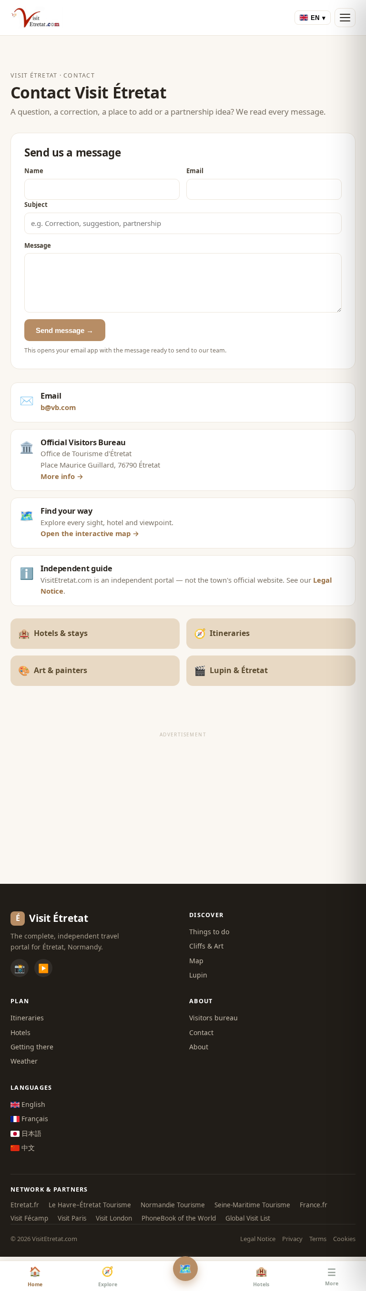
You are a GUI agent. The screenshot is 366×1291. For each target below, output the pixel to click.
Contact (201, 1032)
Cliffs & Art (206, 945)
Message (37, 245)
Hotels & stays (53, 633)
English (32, 1104)
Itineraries (222, 633)
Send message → (64, 330)
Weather (24, 1061)
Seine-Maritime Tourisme (252, 1205)
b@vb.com (58, 407)
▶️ (43, 968)
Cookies (344, 1238)
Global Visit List (247, 1218)
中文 (27, 1147)
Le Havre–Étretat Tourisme (90, 1205)
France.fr (313, 1205)
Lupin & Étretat (231, 670)
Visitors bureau (213, 1017)
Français (34, 1118)
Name (33, 170)
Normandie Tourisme (173, 1205)
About (198, 1046)
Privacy (292, 1238)
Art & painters (52, 670)
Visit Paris (72, 1218)
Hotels (20, 1032)
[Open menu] (345, 17)
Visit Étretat (33, 75)
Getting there (31, 1046)
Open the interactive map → (90, 533)
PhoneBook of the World (179, 1218)
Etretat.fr (24, 1205)
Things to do (209, 931)
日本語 (30, 1133)
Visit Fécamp (29, 1218)
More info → (62, 476)
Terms (317, 1238)
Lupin (198, 974)
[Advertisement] (183, 807)
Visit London (114, 1218)
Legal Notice (257, 1238)
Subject (36, 204)
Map (196, 960)
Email (194, 170)
